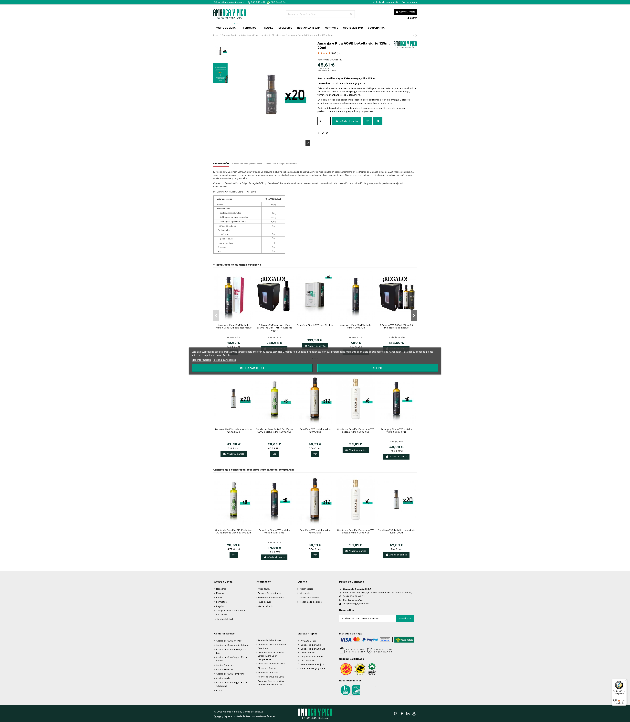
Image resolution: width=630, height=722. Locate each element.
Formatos (221, 601)
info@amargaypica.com (230, 2)
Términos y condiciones (271, 597)
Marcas (220, 593)
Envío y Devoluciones (269, 593)
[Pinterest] (327, 133)
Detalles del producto (247, 163)
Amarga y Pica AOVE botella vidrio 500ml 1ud (355, 326)
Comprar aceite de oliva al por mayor (230, 612)
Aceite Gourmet (224, 665)
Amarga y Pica (233, 337)
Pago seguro (265, 601)
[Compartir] (318, 133)
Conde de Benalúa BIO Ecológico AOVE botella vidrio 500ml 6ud (274, 430)
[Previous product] (414, 35)
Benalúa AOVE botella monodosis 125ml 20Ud (233, 430)
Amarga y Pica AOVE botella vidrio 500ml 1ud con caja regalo (234, 326)
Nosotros (221, 588)
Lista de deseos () (387, 2)
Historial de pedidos (310, 601)
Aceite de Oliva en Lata (271, 676)
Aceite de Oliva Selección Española (272, 646)
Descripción (221, 163)
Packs (219, 597)
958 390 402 (258, 2)
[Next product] (416, 35)
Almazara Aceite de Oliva (271, 663)
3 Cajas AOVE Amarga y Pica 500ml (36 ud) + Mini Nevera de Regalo (274, 328)
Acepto (378, 368)
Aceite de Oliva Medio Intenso (232, 645)
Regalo (220, 606)
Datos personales (309, 597)
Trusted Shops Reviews (281, 163)
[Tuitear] (323, 133)
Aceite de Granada (268, 672)
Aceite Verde (223, 678)
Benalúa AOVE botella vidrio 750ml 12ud (315, 430)
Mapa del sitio (265, 606)
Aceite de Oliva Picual (270, 640)
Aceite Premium (224, 669)
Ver (274, 453)
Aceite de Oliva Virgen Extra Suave (231, 659)
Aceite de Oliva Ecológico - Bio (231, 651)
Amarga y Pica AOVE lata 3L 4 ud (315, 325)
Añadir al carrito (349, 121)
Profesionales (409, 2)
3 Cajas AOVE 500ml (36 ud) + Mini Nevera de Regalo (396, 326)
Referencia (323, 59)
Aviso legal (264, 588)
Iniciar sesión (306, 588)
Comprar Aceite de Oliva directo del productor (271, 683)
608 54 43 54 (277, 2)
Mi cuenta (304, 593)
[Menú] (625, 681)
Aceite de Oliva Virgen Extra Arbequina (231, 684)
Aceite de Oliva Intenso (229, 640)
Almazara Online (267, 668)
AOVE (219, 690)
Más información (201, 359)
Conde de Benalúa (396, 337)
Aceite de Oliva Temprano (230, 673)
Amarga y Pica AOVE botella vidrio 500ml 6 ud (396, 430)
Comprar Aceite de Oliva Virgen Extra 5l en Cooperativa (271, 656)
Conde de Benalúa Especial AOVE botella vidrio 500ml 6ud (355, 430)
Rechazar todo (252, 368)
